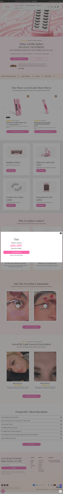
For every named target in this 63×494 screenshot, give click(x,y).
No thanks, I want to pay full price (16, 255)
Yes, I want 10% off (16, 252)
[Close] (60, 233)
